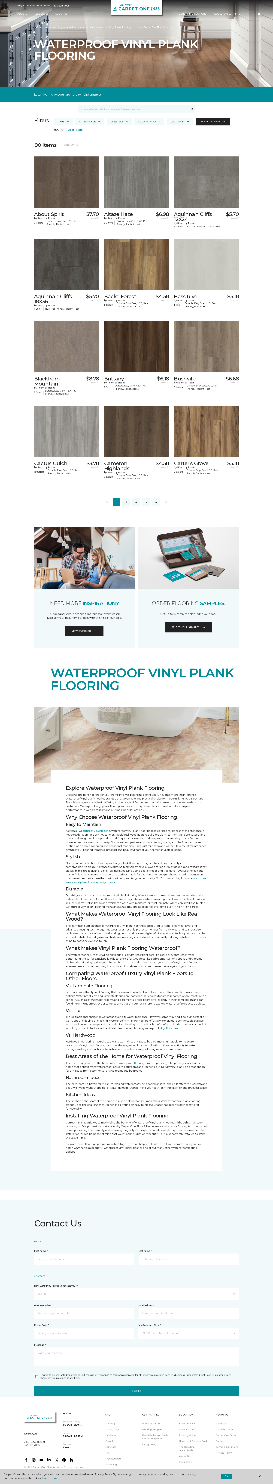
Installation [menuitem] (185, 1462)
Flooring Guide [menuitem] (187, 1435)
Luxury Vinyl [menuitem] (112, 1429)
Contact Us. (95, 94)
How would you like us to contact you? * (56, 1286)
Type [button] (61, 121)
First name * (41, 1251)
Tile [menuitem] (107, 1452)
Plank (81, 27)
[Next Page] (166, 502)
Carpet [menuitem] (109, 1441)
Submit (136, 1391)
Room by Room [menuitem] (225, 1429)
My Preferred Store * (149, 1325)
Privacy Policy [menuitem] (224, 1452)
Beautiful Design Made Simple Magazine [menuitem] (155, 1437)
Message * (40, 1345)
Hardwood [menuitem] (111, 1435)
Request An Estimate (226, 13)
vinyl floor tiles (169, 1028)
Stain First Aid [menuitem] (187, 1429)
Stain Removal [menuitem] (187, 1423)
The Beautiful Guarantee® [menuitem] (186, 1449)
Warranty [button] (178, 121)
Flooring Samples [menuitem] (152, 1429)
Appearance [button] (87, 121)
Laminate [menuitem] (110, 1447)
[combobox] (133, 109)
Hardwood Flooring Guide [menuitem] (193, 1441)
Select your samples (185, 627)
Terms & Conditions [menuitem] (227, 1447)
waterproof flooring (131, 1063)
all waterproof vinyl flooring (92, 830)
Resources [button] (41, 13)
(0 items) (259, 14)
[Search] (192, 109)
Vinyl (70, 27)
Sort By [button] (69, 144)
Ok (226, 1476)
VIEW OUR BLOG (81, 631)
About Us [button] (61, 13)
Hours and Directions (191, 13)
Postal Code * (41, 1325)
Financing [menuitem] (111, 1464)
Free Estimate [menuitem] (113, 1458)
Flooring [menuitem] (110, 1423)
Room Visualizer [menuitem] (151, 1423)
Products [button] (20, 13)
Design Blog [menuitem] (149, 1444)
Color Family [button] (147, 121)
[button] (247, 13)
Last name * (145, 1251)
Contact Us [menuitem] (222, 1441)
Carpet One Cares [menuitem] (226, 1435)
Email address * (146, 1305)
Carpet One (40, 27)
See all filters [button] (210, 121)
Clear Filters (75, 129)
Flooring (57, 27)
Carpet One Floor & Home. (48, 1467)
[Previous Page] (107, 502)
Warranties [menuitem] (185, 1456)
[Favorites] (253, 13)
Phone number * (43, 1305)
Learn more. (49, 1478)
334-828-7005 (62, 5)
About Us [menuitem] (221, 1423)
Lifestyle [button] (117, 121)
